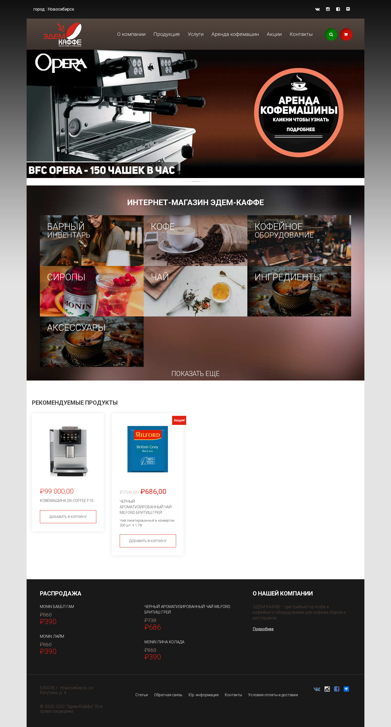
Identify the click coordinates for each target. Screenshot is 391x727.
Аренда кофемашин (235, 34)
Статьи (141, 695)
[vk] (317, 9)
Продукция (166, 34)
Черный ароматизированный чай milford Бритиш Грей (187, 609)
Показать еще (195, 374)
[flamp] (348, 9)
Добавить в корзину (68, 517)
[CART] (346, 34)
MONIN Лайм (52, 636)
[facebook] (338, 9)
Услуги (195, 34)
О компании (131, 34)
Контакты (301, 34)
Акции (274, 34)
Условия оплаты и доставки (273, 695)
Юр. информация (204, 695)
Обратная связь (168, 695)
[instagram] (328, 9)
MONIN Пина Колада (164, 642)
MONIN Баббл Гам (57, 606)
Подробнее (263, 629)
